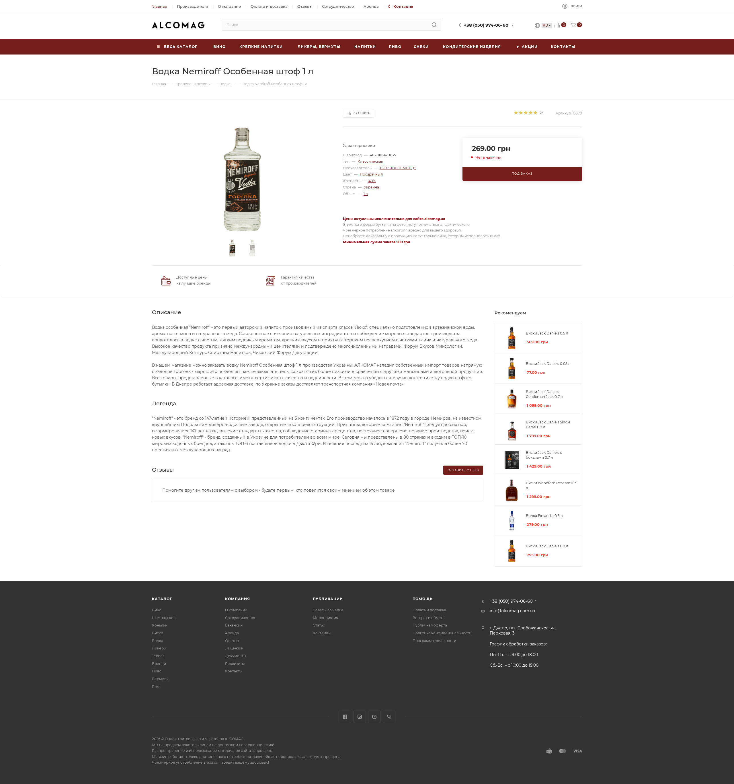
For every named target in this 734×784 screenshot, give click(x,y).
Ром (156, 686)
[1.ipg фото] (242, 179)
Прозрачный (371, 174)
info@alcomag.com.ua (512, 610)
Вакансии (234, 625)
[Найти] (434, 25)
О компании (236, 610)
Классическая (370, 161)
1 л (366, 194)
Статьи (319, 625)
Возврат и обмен (428, 618)
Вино (156, 610)
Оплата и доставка (429, 610)
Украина (371, 187)
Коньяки (159, 625)
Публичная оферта (430, 625)
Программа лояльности (434, 641)
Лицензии (234, 648)
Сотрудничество (240, 618)
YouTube (374, 717)
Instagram (360, 717)
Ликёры (159, 648)
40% (372, 181)
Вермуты (160, 679)
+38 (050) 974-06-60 (486, 25)
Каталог (162, 599)
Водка (157, 641)
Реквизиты (235, 664)
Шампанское (164, 618)
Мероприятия (325, 618)
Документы (235, 656)
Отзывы (232, 641)
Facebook (345, 717)
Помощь (423, 599)
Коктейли (322, 633)
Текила (158, 656)
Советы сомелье (328, 610)
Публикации (328, 599)
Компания (237, 599)
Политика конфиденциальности (442, 633)
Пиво (156, 671)
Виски (157, 633)
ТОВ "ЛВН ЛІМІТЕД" (398, 168)
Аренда (232, 633)
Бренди (159, 664)
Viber (389, 717)
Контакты (234, 671)
